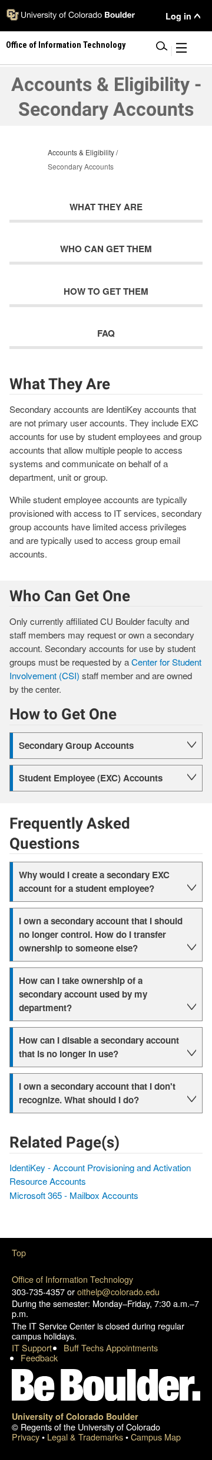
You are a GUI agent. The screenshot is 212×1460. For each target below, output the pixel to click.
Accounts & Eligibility (81, 152)
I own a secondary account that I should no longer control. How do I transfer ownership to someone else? (101, 934)
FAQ (106, 333)
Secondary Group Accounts (76, 745)
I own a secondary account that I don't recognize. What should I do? (97, 1093)
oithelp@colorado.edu (118, 1291)
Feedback (39, 1357)
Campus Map (156, 1436)
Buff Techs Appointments (111, 1347)
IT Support (32, 1347)
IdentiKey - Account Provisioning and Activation (100, 1167)
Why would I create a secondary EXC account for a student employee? (94, 881)
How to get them (106, 291)
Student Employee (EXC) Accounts (91, 777)
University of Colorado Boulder (75, 1416)
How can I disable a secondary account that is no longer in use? (99, 1047)
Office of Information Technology (72, 1279)
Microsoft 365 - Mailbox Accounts (73, 1195)
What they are (106, 206)
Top (19, 1252)
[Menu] (181, 50)
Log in (178, 16)
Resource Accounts (47, 1181)
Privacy (27, 1436)
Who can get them (106, 248)
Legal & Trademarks (86, 1436)
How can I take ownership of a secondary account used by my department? (83, 994)
